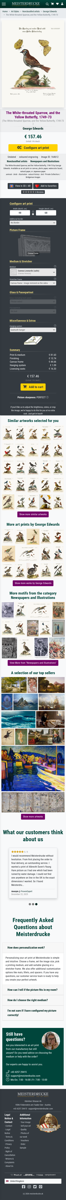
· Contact (8, 1126)
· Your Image (25, 1122)
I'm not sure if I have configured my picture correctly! (32, 1013)
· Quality (23, 1129)
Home (5, 11)
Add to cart (35, 387)
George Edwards (50, 11)
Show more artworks (33, 816)
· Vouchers (24, 1140)
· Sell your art (25, 1126)
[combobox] (33, 223)
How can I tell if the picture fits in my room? (33, 990)
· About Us (9, 1166)
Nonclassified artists (31, 11)
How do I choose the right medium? (28, 1000)
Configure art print (35, 148)
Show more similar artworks (33, 514)
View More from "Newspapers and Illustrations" (33, 662)
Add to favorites (47, 185)
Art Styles (15, 11)
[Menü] (4, 4)
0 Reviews (39, 192)
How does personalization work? (26, 947)
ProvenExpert (26, 891)
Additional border (16, 219)
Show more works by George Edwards (33, 583)
